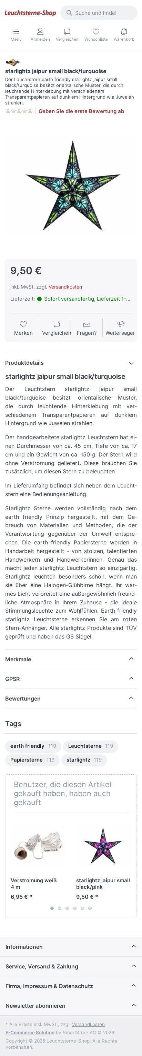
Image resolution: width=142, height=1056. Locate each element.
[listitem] (71, 186)
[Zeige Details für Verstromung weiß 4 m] (38, 845)
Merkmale (18, 659)
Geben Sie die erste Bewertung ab (81, 111)
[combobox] (99, 13)
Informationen (24, 946)
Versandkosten (65, 287)
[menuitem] (33, 747)
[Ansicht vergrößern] (71, 186)
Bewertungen (23, 698)
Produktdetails (24, 362)
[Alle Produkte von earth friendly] (13, 62)
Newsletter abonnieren (35, 1005)
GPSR (12, 678)
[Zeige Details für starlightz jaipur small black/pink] (103, 845)
